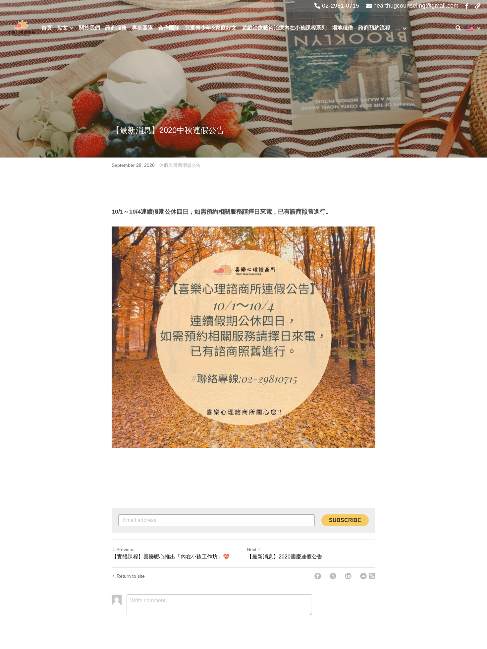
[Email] (363, 576)
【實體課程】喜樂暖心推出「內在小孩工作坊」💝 (171, 556)
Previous (125, 549)
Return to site (131, 576)
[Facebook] (317, 576)
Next (251, 549)
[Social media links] (466, 6)
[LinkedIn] (348, 576)
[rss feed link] (372, 576)
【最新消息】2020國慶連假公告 (284, 556)
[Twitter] (333, 576)
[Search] (458, 28)
